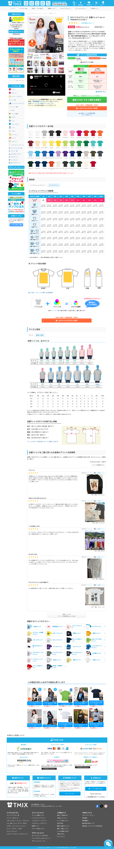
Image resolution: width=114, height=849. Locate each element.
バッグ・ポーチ (17, 823)
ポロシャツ (14, 93)
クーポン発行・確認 (16, 225)
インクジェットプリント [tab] (38, 185)
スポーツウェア (15, 124)
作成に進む (98, 72)
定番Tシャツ (52, 13)
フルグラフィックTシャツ (17, 145)
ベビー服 (13, 100)
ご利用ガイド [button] (94, 8)
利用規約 (84, 818)
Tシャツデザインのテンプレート (41, 838)
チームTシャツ (14, 160)
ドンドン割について (62, 820)
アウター (13, 131)
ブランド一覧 (14, 151)
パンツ (13, 127)
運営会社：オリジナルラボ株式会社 (92, 826)
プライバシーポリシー (88, 815)
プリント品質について (38, 815)
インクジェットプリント (39, 818)
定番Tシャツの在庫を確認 (88, 113)
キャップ (13, 138)
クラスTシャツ (14, 157)
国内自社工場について (88, 823)
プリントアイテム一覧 (16, 148)
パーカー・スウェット (16, 96)
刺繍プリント (35, 826)
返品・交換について (62, 828)
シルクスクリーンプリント (39, 820)
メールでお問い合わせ (96, 789)
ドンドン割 (55, 310)
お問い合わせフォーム (17, 31)
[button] (74, 3)
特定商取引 (85, 820)
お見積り (81, 72)
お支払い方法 (58, 740)
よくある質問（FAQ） (63, 831)
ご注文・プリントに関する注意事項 (41, 292)
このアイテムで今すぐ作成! (88, 108)
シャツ (13, 120)
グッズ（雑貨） (15, 113)
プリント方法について (38, 828)
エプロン (13, 117)
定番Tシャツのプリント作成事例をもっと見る (66, 615)
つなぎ (20, 828)
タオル (13, 110)
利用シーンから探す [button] (37, 8)
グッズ (8, 831)
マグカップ (14, 141)
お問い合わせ (60, 834)
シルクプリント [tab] (54, 185)
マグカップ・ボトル (12, 834)
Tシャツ (45, 13)
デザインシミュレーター (39, 841)
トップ (12, 8)
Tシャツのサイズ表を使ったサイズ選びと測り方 (42, 441)
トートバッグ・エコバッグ (17, 103)
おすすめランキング (16, 154)
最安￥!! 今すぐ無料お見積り (86, 99)
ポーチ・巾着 (14, 107)
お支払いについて (62, 818)
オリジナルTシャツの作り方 (40, 835)
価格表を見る (102, 91)
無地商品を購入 (99, 27)
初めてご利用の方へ (62, 815)
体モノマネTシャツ (15, 163)
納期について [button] (51, 8)
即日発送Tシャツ (38, 101)
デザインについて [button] (65, 8)
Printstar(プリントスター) (79, 19)
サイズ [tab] (31, 335)
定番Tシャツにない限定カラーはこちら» (41, 103)
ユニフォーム (14, 134)
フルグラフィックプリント (39, 823)
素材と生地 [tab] (39, 335)
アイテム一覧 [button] (23, 8)
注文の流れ (60, 823)
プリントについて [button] (80, 8)
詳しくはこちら (70, 793)
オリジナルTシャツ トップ (34, 13)
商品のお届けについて (63, 826)
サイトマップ (60, 836)
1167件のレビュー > (87, 23)
